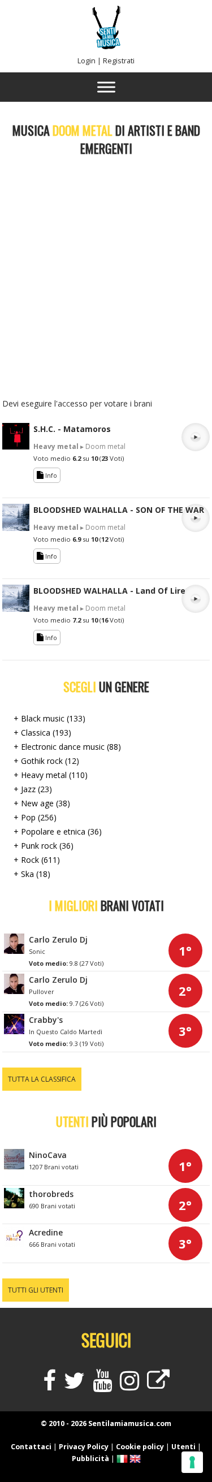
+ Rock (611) (37, 859)
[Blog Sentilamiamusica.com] (158, 1385)
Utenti (183, 1446)
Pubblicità (90, 1458)
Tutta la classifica (42, 1079)
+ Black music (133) (49, 718)
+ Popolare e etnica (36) (58, 831)
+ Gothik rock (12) (46, 760)
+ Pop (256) (35, 817)
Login (86, 61)
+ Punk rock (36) (43, 845)
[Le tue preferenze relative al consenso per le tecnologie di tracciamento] (192, 1462)
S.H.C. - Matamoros (72, 429)
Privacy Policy (84, 1446)
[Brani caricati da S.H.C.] (15, 446)
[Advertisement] (106, 280)
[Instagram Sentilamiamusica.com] (129, 1385)
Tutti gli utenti (35, 1290)
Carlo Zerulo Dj (58, 939)
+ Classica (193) (42, 732)
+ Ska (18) (32, 874)
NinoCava (48, 1155)
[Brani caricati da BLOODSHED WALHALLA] (15, 527)
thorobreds (51, 1194)
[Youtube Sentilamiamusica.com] (102, 1385)
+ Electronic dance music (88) (67, 746)
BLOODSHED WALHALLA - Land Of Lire (109, 590)
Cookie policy (140, 1446)
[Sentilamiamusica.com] (106, 46)
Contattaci (31, 1446)
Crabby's (46, 1019)
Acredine (46, 1232)
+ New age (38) (42, 803)
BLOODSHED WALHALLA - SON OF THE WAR (118, 509)
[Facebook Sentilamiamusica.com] (49, 1385)
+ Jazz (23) (33, 789)
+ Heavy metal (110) (51, 775)
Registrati (119, 61)
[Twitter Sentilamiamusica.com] (74, 1385)
